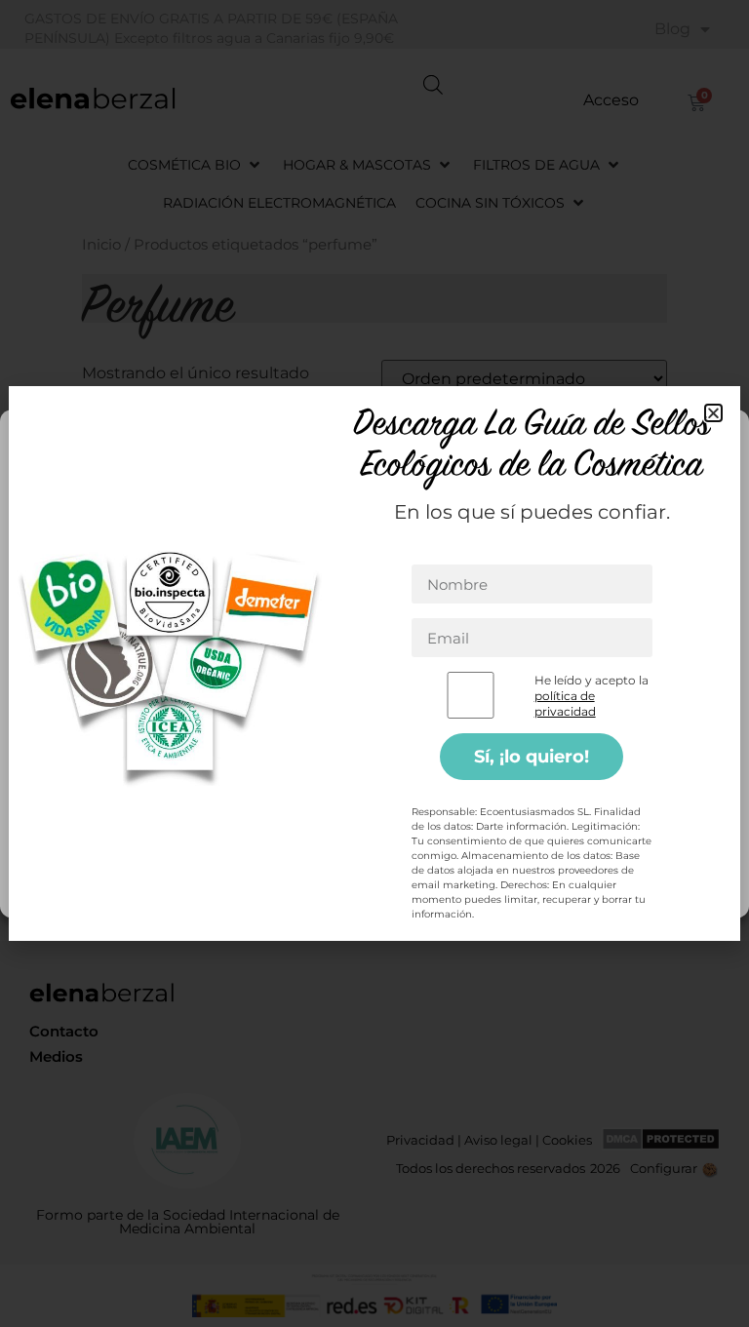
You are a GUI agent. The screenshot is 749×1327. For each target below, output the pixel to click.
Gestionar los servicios (94, 705)
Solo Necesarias (374, 797)
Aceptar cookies (375, 743)
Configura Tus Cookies (374, 850)
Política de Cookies (283, 676)
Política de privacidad (430, 887)
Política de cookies (302, 887)
